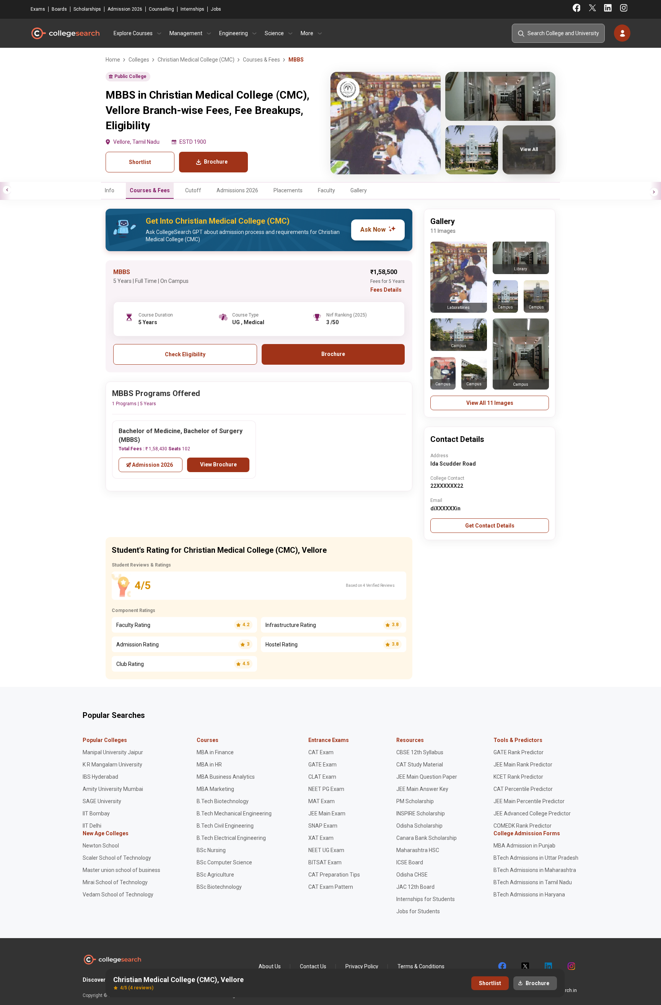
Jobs (216, 9)
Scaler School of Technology (117, 858)
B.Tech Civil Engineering (225, 826)
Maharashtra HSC (417, 850)
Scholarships (87, 9)
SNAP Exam (322, 826)
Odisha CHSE (412, 875)
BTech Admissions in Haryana (529, 894)
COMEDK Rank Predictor (522, 826)
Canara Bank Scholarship (426, 838)
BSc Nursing (211, 850)
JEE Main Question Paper (426, 777)
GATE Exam (322, 764)
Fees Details (386, 290)
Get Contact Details (489, 526)
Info (109, 190)
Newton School (101, 846)
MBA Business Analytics (226, 777)
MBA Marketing (215, 789)
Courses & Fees (150, 190)
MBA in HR (209, 764)
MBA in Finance (215, 752)
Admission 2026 (124, 9)
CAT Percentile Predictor (523, 789)
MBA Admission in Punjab (524, 846)
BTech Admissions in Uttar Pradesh (535, 858)
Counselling (161, 9)
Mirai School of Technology (115, 882)
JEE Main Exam (326, 813)
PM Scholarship (415, 801)
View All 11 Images (489, 403)
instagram (571, 966)
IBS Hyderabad (100, 777)
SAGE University (102, 801)
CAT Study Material (419, 764)
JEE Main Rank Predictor (522, 764)
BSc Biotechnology (219, 887)
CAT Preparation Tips (334, 875)
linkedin (548, 966)
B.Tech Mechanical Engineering (234, 813)
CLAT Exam (322, 777)
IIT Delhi (92, 826)
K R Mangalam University (112, 764)
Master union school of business (121, 870)
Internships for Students (425, 899)
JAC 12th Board (415, 887)
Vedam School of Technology (118, 894)
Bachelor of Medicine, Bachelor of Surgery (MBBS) (181, 435)
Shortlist (140, 162)
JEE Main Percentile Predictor (529, 801)
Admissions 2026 (237, 190)
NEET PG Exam (326, 789)
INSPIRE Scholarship (420, 813)
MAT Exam (321, 801)
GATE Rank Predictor (518, 752)
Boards (59, 9)
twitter (525, 966)
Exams (38, 9)
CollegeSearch (65, 33)
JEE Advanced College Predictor (532, 813)
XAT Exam (321, 838)
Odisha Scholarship (419, 826)
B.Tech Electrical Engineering (231, 838)
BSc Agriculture (215, 875)
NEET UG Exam (326, 850)
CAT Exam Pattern (330, 887)
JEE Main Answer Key (422, 789)
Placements (288, 190)
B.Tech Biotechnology (223, 801)
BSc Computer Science (224, 862)
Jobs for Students (418, 911)
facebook (502, 966)
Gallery (358, 190)
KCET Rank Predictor (518, 777)
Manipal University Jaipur (113, 752)
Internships (192, 9)
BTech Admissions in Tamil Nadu (532, 882)
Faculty (326, 190)
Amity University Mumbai (113, 789)
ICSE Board (409, 862)
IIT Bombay (96, 813)
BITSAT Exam (325, 862)
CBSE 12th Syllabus (419, 752)
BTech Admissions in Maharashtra (534, 870)
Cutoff (193, 190)
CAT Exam (321, 752)
